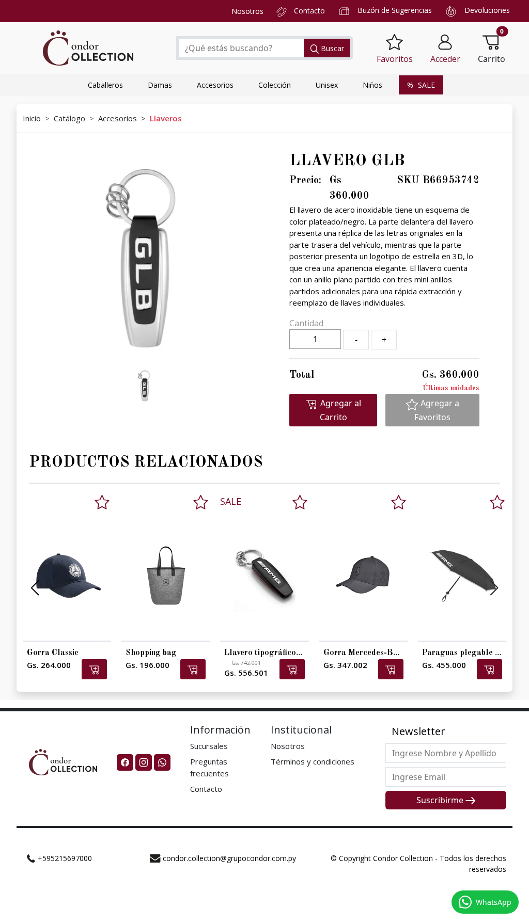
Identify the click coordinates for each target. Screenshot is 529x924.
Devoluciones (487, 10)
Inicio (32, 118)
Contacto (309, 10)
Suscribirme (440, 800)
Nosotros (247, 11)
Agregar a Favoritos (436, 409)
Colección (274, 85)
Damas (160, 85)
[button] (445, 48)
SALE (425, 85)
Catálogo (69, 118)
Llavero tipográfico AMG (271, 653)
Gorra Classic (53, 653)
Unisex (327, 85)
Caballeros (105, 85)
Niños (372, 85)
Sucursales (209, 746)
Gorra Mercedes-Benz (364, 653)
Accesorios (215, 85)
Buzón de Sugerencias (394, 10)
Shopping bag (151, 653)
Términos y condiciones (312, 761)
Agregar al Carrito (339, 409)
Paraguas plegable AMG (468, 653)
